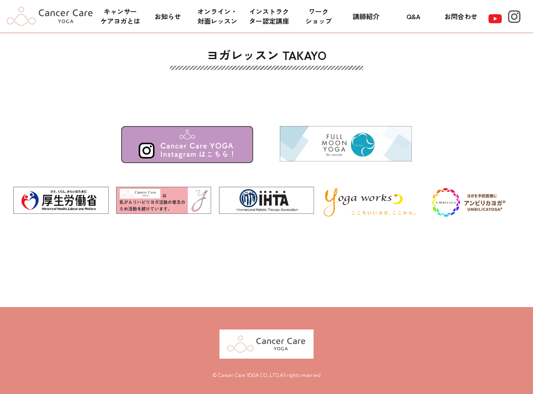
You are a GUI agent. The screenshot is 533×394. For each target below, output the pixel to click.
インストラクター (269, 16)
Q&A (413, 16)
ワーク (318, 16)
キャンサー (120, 16)
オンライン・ (217, 16)
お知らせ (167, 16)
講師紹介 (366, 16)
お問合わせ (461, 16)
